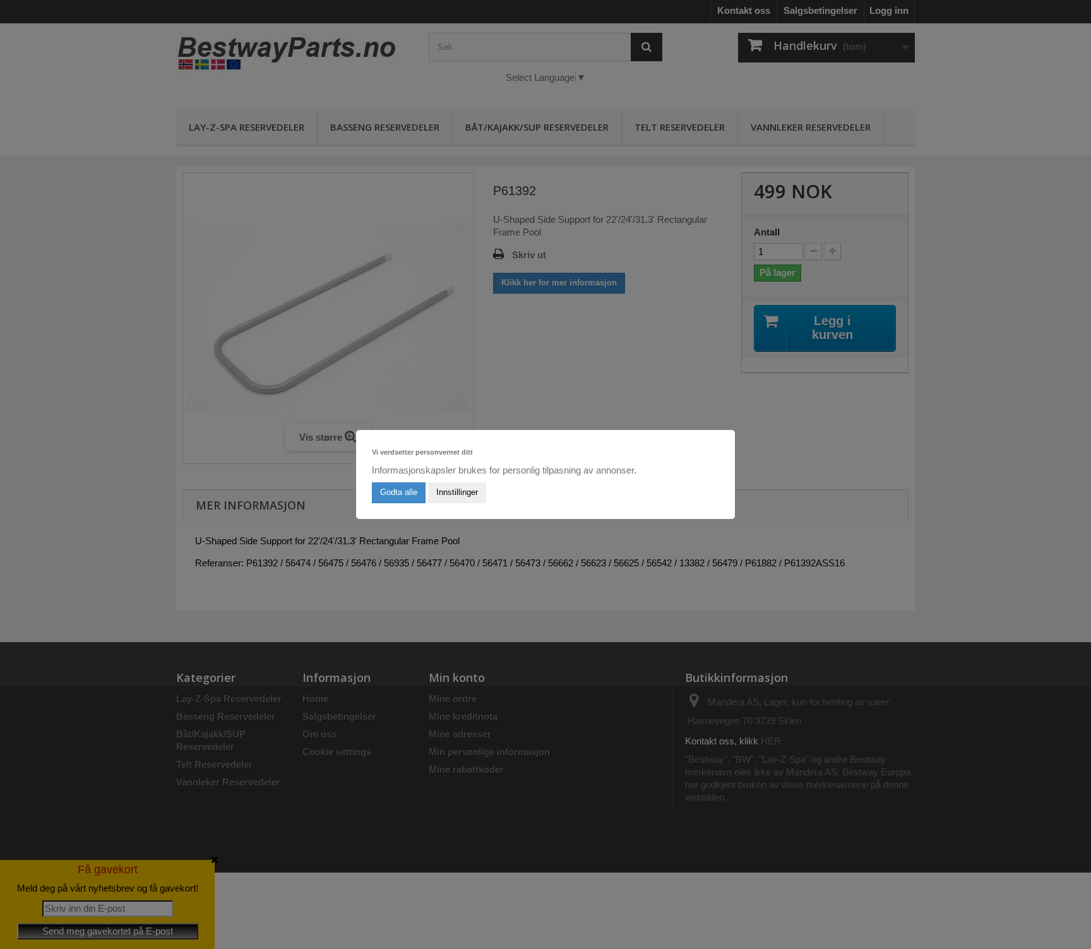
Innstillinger (457, 492)
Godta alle (398, 492)
